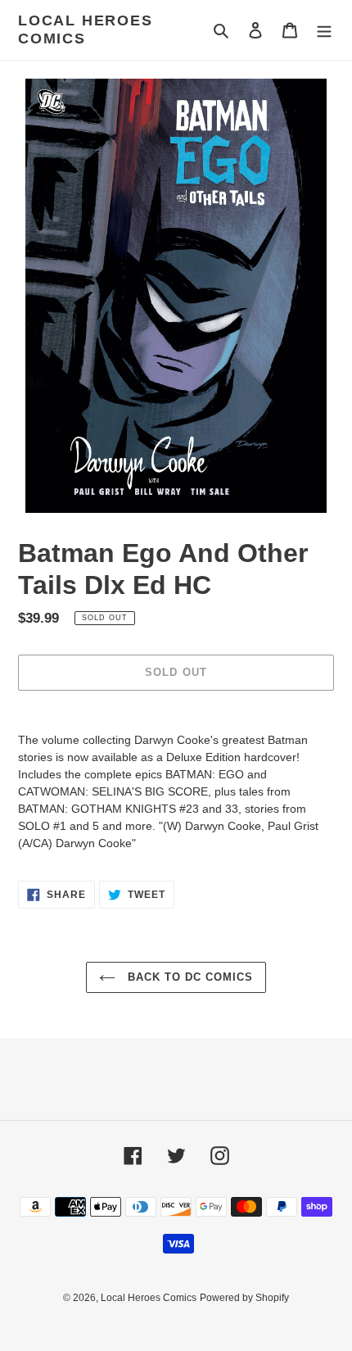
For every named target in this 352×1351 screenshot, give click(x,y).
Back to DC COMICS (189, 977)
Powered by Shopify (244, 1297)
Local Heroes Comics (85, 29)
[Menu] (324, 30)
